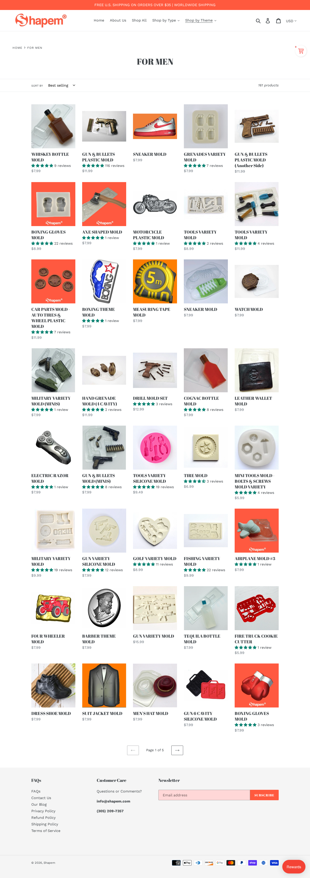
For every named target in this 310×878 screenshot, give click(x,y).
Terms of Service (45, 831)
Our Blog (39, 804)
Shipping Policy (44, 824)
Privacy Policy (43, 811)
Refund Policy (43, 817)
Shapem (49, 862)
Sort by (37, 85)
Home (17, 47)
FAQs (35, 791)
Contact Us (41, 798)
